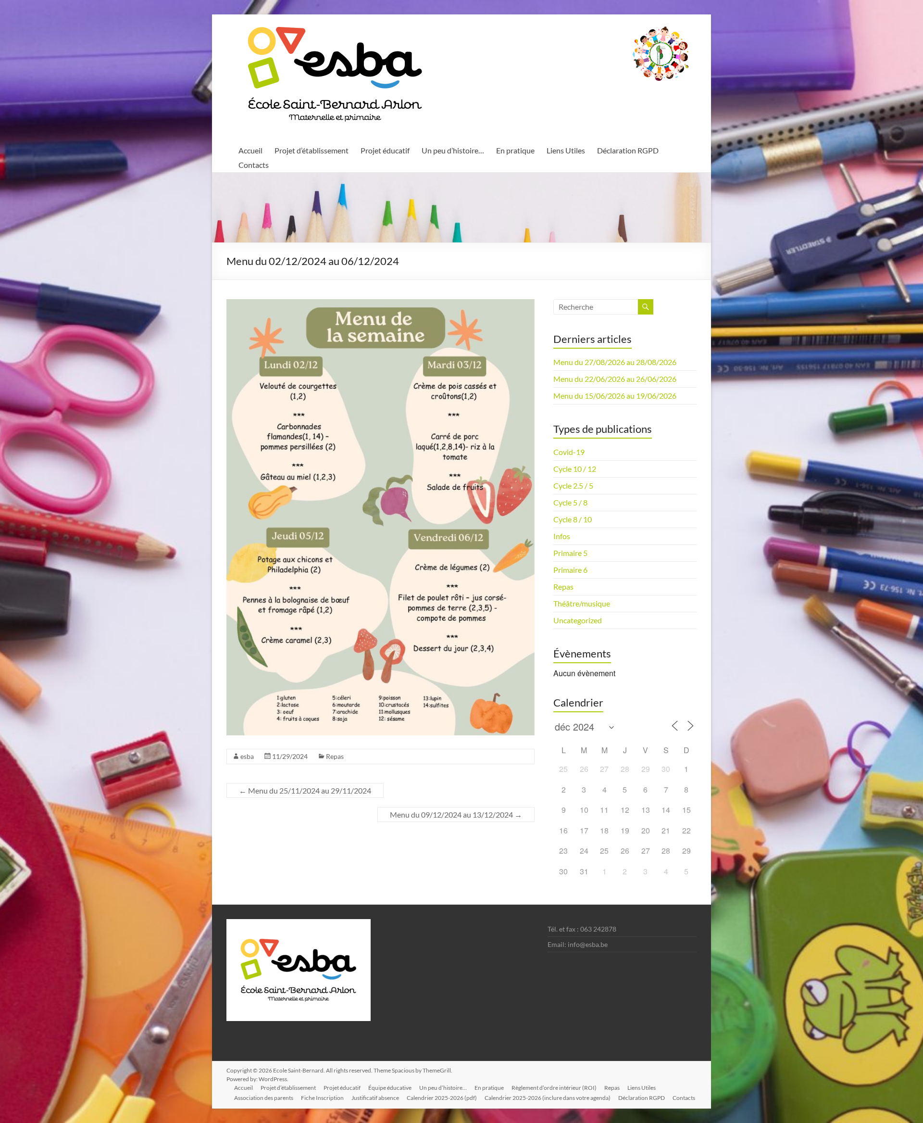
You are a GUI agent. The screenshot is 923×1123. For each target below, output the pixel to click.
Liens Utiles (566, 150)
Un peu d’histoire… (453, 150)
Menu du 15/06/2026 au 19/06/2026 (614, 395)
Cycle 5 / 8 (570, 502)
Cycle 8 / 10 (572, 519)
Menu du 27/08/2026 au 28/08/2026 (614, 361)
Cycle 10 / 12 (574, 468)
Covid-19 (569, 451)
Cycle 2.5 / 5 (573, 485)
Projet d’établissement (311, 150)
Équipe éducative (390, 1087)
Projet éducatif (385, 150)
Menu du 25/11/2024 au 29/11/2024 (305, 790)
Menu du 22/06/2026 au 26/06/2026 (614, 378)
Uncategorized (577, 620)
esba (247, 756)
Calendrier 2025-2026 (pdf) (442, 1097)
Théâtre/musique (581, 603)
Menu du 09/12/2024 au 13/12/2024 (456, 814)
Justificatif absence (375, 1097)
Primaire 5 (570, 552)
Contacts (253, 164)
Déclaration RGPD (628, 150)
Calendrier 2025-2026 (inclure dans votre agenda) (548, 1097)
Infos (561, 536)
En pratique (515, 150)
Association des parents (263, 1097)
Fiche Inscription (322, 1097)
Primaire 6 (570, 569)
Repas (335, 756)
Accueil (250, 150)
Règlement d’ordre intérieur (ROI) (554, 1087)
